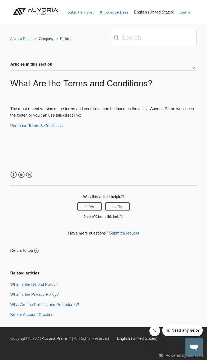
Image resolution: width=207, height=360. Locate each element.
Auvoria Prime (21, 39)
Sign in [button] (185, 12)
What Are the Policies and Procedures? (44, 304)
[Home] (36, 16)
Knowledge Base (114, 12)
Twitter (21, 174)
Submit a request (124, 233)
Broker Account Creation (31, 314)
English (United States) (154, 12)
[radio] (89, 206)
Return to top (21, 250)
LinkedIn (29, 174)
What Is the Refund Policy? (34, 284)
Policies (66, 39)
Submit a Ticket (80, 12)
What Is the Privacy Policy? (34, 294)
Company (46, 39)
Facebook (13, 174)
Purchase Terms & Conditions (36, 125)
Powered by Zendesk (184, 355)
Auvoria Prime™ (56, 338)
